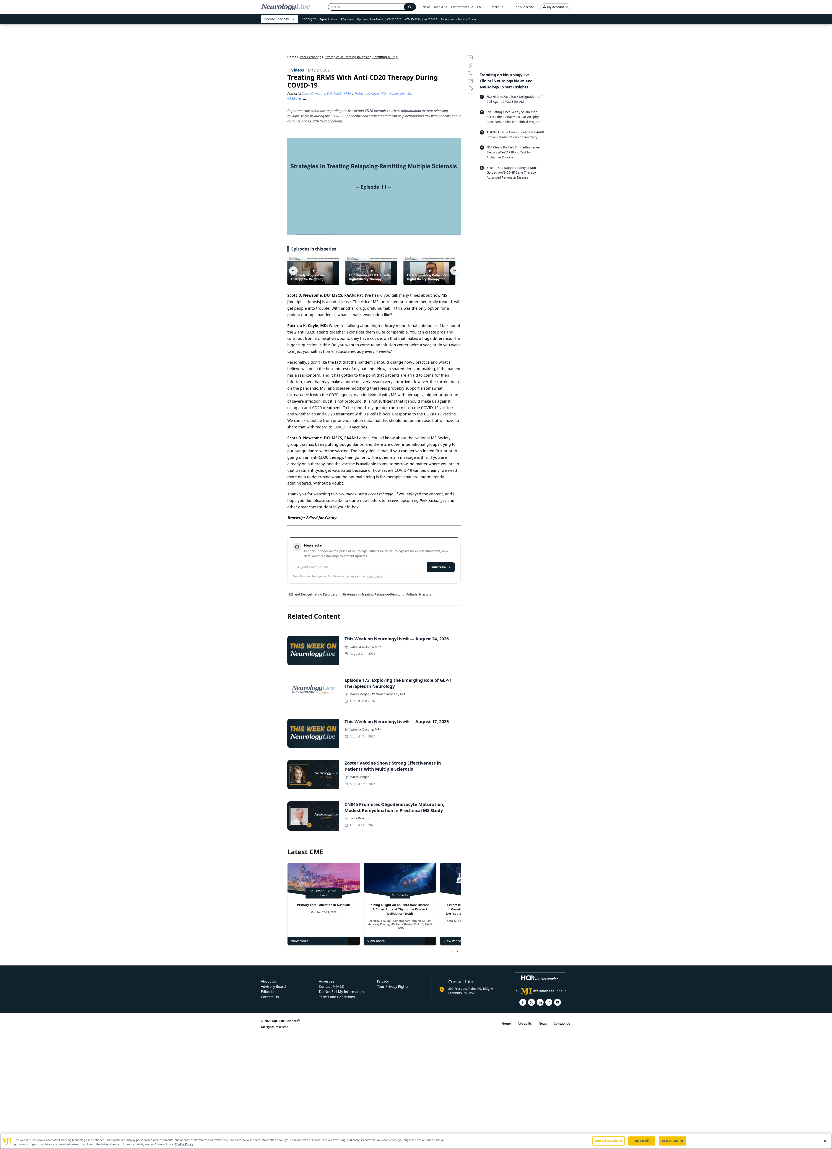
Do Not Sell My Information (341, 991)
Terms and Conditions (337, 996)
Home (291, 57)
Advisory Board (273, 986)
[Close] (825, 1141)
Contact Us (270, 996)
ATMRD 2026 (413, 19)
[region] (416, 1141)
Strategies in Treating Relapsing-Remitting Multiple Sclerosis (386, 594)
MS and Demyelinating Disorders (313, 594)
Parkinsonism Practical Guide (458, 19)
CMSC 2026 (394, 19)
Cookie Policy (184, 1144)
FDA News (347, 19)
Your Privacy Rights (392, 986)
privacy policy (374, 576)
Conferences (460, 7)
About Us (268, 981)
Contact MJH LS (331, 986)
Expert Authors (328, 19)
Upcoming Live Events (370, 19)
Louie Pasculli (359, 818)
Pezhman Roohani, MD (388, 694)
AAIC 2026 (430, 19)
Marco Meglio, (359, 694)
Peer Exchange (310, 57)
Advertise (326, 981)
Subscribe (438, 567)
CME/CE (482, 7)
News (426, 7)
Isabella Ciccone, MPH (365, 646)
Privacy (383, 981)
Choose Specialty (276, 19)
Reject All (642, 1141)
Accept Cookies (673, 1141)
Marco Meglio (359, 777)
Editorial (268, 991)
